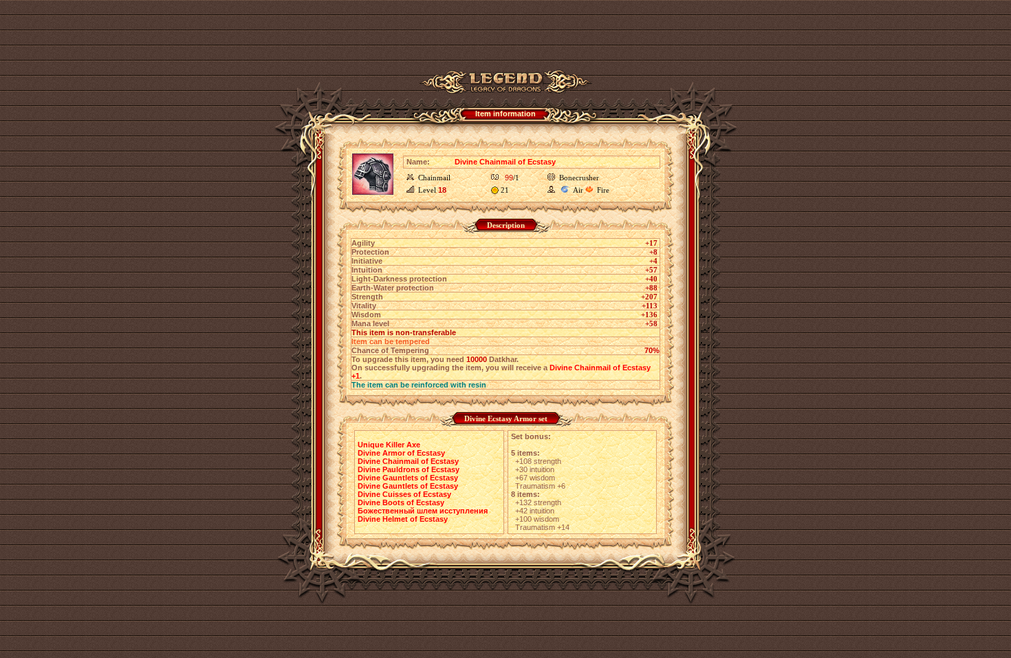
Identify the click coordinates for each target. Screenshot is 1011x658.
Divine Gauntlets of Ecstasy (408, 478)
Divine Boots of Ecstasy (401, 502)
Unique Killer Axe (389, 445)
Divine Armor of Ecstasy (401, 453)
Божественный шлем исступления (423, 511)
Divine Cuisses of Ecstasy (404, 494)
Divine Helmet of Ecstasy (403, 519)
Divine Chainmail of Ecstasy (408, 461)
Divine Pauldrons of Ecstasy (408, 469)
